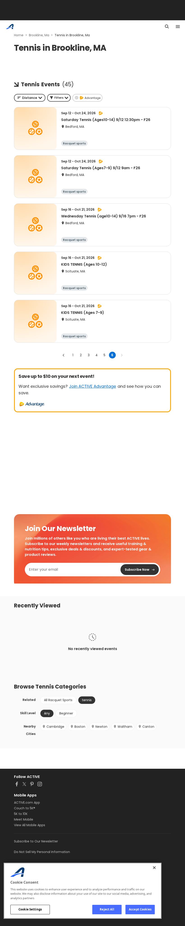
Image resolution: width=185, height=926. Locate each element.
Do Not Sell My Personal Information (42, 852)
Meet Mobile (23, 819)
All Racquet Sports (58, 700)
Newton (101, 726)
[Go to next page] (121, 355)
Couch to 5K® (24, 808)
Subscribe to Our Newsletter (36, 841)
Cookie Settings (30, 909)
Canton (148, 726)
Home (18, 35)
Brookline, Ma (39, 35)
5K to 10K (21, 814)
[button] (59, 98)
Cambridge (55, 726)
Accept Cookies (140, 909)
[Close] (154, 868)
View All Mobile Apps (29, 825)
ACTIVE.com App (27, 802)
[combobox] (29, 98)
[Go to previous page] (63, 355)
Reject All (107, 909)
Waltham (125, 726)
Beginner (66, 713)
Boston (79, 726)
